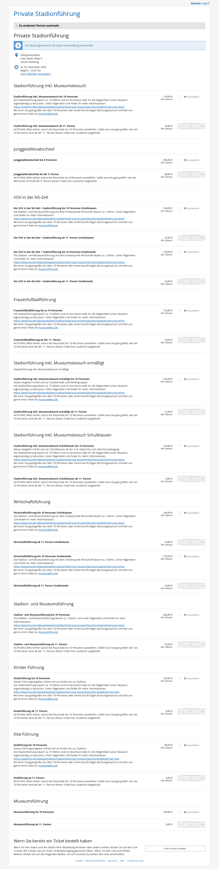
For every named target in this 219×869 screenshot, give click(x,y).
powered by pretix (135, 860)
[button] (109, 25)
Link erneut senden (175, 848)
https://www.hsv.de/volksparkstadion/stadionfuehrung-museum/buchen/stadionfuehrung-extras (69, 106)
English (205, 3)
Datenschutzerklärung (95, 860)
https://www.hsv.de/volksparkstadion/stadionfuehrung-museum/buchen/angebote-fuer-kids (66, 692)
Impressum (112, 860)
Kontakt (79, 860)
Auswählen (192, 96)
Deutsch (196, 3)
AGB (122, 860)
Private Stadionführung (47, 13)
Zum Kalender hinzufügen (36, 74)
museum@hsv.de (48, 113)
